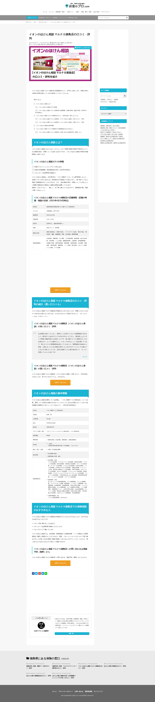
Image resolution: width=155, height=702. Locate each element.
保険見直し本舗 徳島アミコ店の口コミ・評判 (37, 667)
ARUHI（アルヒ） (117, 132)
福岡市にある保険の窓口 (119, 143)
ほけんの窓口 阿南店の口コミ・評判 (115, 666)
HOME (29, 22)
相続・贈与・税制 (86, 12)
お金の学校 (96, 12)
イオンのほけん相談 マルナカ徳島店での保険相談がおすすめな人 (53, 129)
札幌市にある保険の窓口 (106, 143)
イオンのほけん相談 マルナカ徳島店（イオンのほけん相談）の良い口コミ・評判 (60, 119)
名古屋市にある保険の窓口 (106, 140)
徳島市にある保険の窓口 (57, 44)
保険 (77, 12)
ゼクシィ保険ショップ (105, 138)
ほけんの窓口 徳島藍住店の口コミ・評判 (38, 675)
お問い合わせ (79, 691)
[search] (127, 17)
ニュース (51, 12)
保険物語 (102, 136)
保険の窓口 (43, 44)
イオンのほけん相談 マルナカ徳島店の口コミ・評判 (62, 22)
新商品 (121, 136)
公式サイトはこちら (60, 290)
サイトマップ (98, 691)
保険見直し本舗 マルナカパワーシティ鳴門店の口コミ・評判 (64, 667)
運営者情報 (88, 691)
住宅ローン (70, 12)
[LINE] (45, 573)
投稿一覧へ (71, 633)
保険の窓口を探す (43, 22)
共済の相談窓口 (122, 128)
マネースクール (63, 17)
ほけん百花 (114, 134)
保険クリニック (113, 128)
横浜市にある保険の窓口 (112, 136)
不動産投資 (41, 17)
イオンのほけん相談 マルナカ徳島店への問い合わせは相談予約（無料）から (59, 132)
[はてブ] (42, 573)
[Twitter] (36, 573)
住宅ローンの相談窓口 (105, 132)
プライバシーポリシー (65, 691)
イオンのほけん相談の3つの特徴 (46, 107)
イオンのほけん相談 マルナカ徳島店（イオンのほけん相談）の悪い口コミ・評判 (60, 122)
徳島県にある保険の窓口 (66, 42)
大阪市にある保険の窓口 (118, 138)
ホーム (45, 12)
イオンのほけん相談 (35, 44)
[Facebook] (33, 573)
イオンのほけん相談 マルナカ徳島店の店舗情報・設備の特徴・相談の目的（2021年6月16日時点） (60, 111)
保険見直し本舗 (72, 17)
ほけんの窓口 (116, 125)
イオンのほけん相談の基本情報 (44, 125)
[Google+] (39, 573)
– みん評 (84, 356)
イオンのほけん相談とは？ (42, 104)
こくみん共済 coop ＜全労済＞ (107, 130)
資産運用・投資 (60, 12)
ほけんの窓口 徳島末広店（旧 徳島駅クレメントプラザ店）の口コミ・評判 (64, 677)
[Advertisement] (45, 595)
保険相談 (55, 17)
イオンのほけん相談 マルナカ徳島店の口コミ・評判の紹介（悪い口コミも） (56, 115)
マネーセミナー (105, 12)
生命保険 (120, 134)
